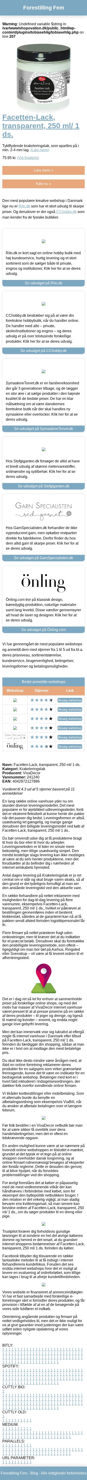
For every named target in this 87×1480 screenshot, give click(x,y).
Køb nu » (43, 184)
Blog (34, 1473)
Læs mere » (43, 170)
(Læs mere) (39, 150)
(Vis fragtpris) (28, 158)
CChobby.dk (66, 212)
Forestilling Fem (43, 8)
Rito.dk (24, 206)
